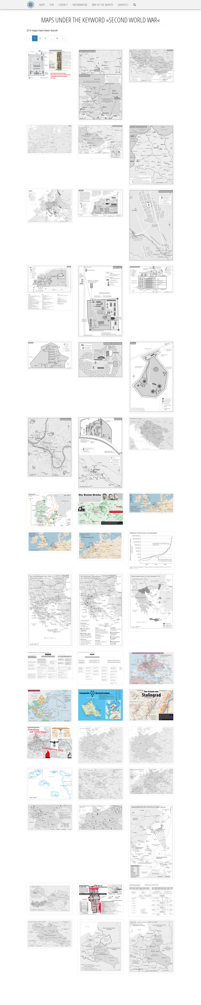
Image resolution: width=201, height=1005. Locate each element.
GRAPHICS (123, 5)
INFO (80, 5)
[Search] (135, 5)
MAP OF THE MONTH (102, 5)
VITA (52, 5)
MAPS (42, 5)
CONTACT (63, 5)
